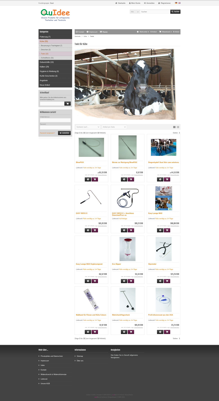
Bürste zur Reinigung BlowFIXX (124, 162)
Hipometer (152, 264)
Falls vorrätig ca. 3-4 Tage (92, 168)
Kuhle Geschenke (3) (48, 76)
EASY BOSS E (81, 213)
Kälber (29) (44, 67)
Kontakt (81, 32)
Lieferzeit (44, 379)
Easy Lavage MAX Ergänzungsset (89, 264)
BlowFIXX (80, 162)
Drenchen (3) (45, 50)
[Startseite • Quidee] (55, 15)
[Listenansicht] (178, 127)
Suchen (175, 12)
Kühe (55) (44, 41)
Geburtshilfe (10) (47, 62)
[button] (135, 12)
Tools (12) (44, 54)
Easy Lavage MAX (155, 213)
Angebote (44, 80)
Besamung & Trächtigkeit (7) (51, 46)
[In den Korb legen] (68, 103)
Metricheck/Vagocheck (121, 315)
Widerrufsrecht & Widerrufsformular (53, 374)
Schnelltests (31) (47, 58)
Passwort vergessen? (47, 133)
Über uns (80, 361)
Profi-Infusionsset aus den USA (160, 315)
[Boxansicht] (174, 127)
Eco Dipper (116, 264)
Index (43, 365)
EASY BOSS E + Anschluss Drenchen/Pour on (123, 214)
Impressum (93, 32)
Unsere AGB (45, 384)
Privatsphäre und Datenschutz (52, 356)
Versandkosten (102, 175)
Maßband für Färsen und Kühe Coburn (91, 315)
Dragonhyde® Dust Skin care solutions (163, 162)
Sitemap (80, 356)
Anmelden (64, 133)
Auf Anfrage (123, 219)
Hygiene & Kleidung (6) (49, 71)
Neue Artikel (45, 85)
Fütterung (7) (45, 37)
